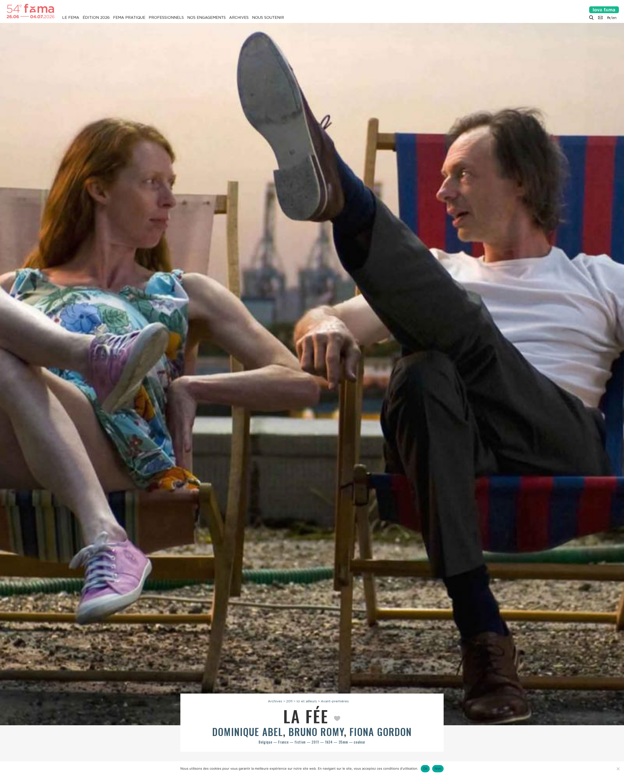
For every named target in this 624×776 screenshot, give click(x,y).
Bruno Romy (316, 731)
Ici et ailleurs (306, 701)
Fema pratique (129, 17)
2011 (289, 701)
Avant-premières (335, 701)
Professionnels (166, 17)
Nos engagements (206, 17)
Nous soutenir (268, 17)
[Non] (617, 768)
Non (438, 768)
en (614, 18)
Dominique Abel (247, 731)
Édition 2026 (96, 17)
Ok (425, 768)
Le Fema (70, 17)
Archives (239, 17)
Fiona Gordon (381, 731)
